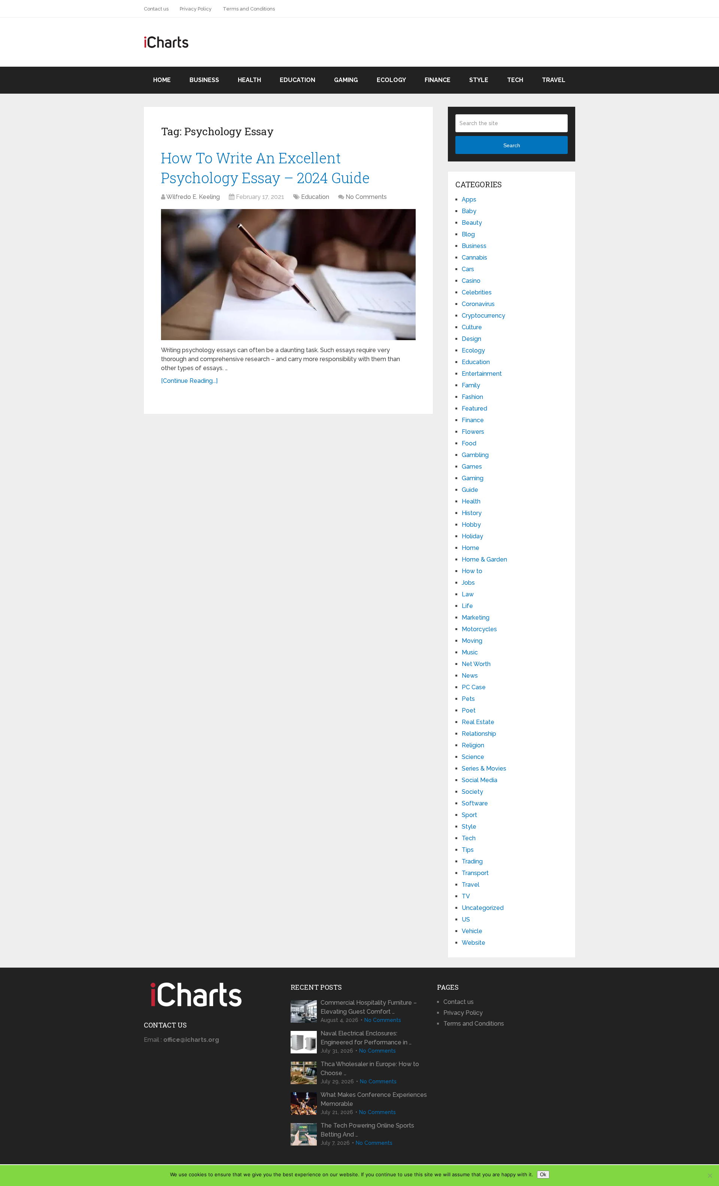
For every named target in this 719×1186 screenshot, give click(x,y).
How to (472, 571)
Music (470, 652)
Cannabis (474, 257)
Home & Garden (484, 559)
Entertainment (482, 373)
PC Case (474, 687)
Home (162, 80)
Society (472, 791)
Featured (474, 408)
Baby (469, 211)
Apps (469, 199)
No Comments (366, 196)
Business (204, 80)
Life (467, 605)
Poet (469, 710)
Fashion (472, 396)
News (470, 675)
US (466, 919)
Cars (468, 269)
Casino (471, 280)
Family (471, 385)
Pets (468, 698)
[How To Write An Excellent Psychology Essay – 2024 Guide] (288, 274)
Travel (553, 80)
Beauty (472, 222)
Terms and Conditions (249, 9)
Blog (468, 234)
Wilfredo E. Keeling (193, 196)
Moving (472, 640)
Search (511, 145)
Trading (472, 861)
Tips (468, 849)
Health (249, 80)
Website (473, 942)
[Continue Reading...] (189, 380)
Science (473, 756)
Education (297, 80)
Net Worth (476, 664)
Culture (472, 327)
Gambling (475, 455)
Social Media (479, 780)
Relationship (479, 733)
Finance (437, 80)
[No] (709, 1175)
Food (469, 443)
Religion (473, 745)
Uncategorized (483, 907)
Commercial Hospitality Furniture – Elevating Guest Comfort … (369, 1007)
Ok (543, 1174)
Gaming (346, 80)
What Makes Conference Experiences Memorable (374, 1099)
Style (478, 80)
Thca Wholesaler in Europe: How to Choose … (370, 1069)
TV (466, 896)
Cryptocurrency (483, 315)
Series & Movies (484, 768)
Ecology (391, 80)
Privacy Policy (196, 9)
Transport (475, 873)
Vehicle (472, 931)
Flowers (473, 431)
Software (475, 803)
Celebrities (477, 292)
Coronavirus (478, 304)
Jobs (468, 582)
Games (472, 466)
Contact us (156, 9)
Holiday (472, 536)
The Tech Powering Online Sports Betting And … (367, 1130)
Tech (515, 80)
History (472, 513)
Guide (470, 489)
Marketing (475, 617)
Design (471, 338)
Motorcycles (479, 629)
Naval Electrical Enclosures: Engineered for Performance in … (366, 1038)
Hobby (471, 524)
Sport (469, 815)
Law (468, 594)
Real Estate (478, 722)
